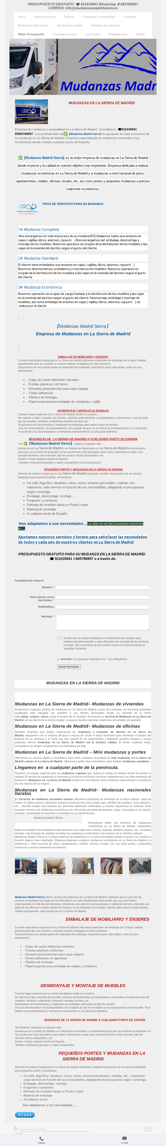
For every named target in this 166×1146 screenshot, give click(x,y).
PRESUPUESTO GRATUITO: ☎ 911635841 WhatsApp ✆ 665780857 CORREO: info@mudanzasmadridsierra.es (83, 6)
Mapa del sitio (41, 1129)
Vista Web (148, 1130)
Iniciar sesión (147, 1128)
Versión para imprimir (26, 1129)
